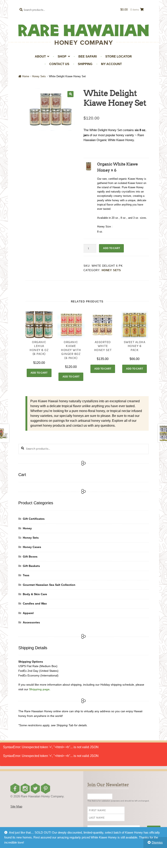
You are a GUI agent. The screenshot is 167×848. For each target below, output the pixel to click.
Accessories (31, 622)
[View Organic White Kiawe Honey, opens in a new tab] (120, 170)
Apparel (28, 613)
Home (25, 76)
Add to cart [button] (39, 372)
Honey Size (104, 226)
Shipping (85, 64)
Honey (27, 528)
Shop (62, 56)
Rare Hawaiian (83, 30)
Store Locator (118, 56)
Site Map (16, 806)
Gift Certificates (34, 518)
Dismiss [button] (157, 842)
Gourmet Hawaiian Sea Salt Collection (49, 584)
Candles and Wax (35, 603)
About (40, 56)
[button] (70, 94)
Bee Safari (87, 56)
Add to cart (111, 248)
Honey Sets (39, 76)
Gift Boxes (30, 556)
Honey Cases (32, 547)
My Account (111, 64)
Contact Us (59, 64)
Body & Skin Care (35, 594)
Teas (26, 575)
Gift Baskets (31, 566)
